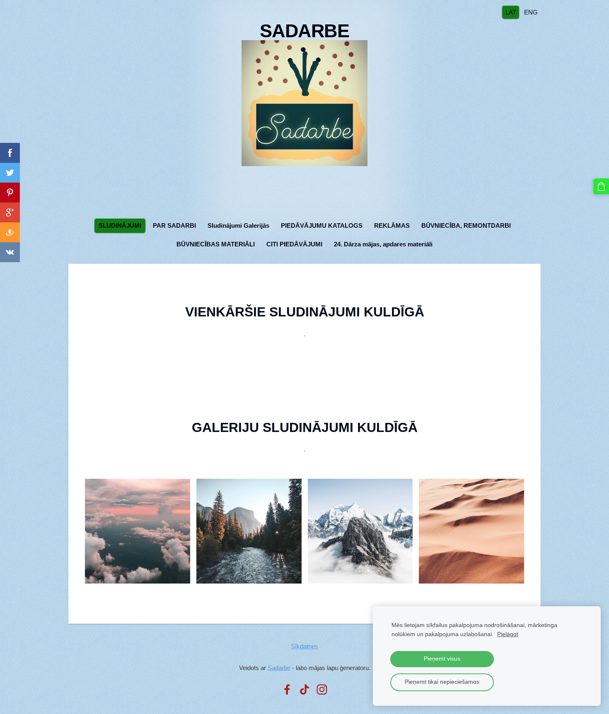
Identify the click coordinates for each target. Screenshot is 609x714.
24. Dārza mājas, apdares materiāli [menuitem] (383, 244)
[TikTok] (304, 690)
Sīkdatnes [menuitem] (304, 646)
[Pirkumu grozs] (601, 186)
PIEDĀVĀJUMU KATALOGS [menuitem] (321, 225)
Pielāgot (507, 634)
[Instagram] (322, 690)
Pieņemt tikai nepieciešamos (442, 682)
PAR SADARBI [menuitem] (174, 225)
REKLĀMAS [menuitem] (392, 225)
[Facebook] (287, 690)
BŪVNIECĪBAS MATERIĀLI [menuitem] (215, 244)
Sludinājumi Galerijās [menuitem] (238, 225)
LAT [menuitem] (510, 11)
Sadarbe (279, 667)
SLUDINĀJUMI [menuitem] (120, 225)
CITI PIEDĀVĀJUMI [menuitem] (294, 244)
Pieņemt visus (442, 659)
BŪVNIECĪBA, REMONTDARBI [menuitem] (466, 225)
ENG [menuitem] (531, 11)
